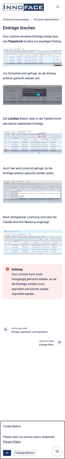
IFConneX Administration (46, 19)
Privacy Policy (12, 442)
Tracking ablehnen (24, 452)
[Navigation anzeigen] (57, 451)
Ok (7, 452)
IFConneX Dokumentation (16, 19)
